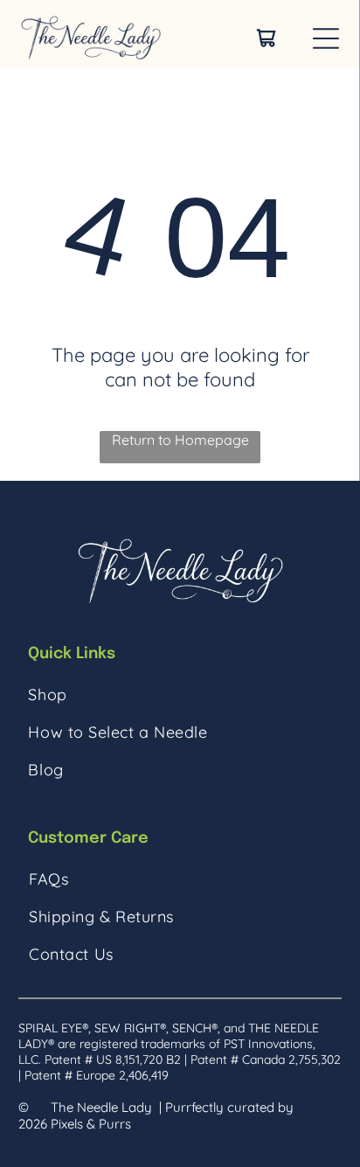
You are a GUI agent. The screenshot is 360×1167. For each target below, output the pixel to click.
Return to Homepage (180, 439)
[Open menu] (326, 38)
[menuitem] (179, 694)
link (145, 1123)
